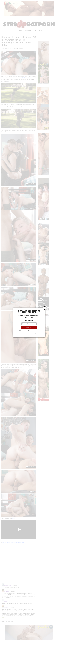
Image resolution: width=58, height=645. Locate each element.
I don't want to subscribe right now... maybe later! (29, 332)
